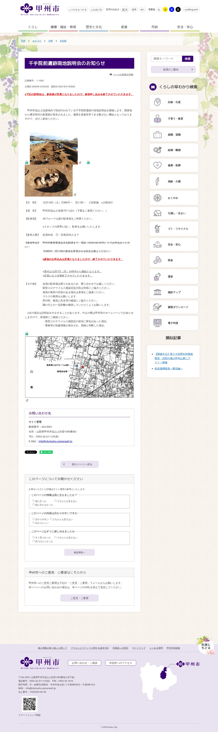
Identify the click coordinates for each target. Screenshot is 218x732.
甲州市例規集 (173, 647)
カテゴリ (36, 40)
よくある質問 (156, 647)
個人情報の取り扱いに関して (52, 647)
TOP (23, 40)
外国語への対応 (120, 647)
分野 (50, 40)
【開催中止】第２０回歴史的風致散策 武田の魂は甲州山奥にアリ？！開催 (174, 358)
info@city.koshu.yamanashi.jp (55, 441)
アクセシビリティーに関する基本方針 (90, 647)
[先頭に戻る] (205, 644)
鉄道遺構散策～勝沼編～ (169, 368)
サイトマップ (139, 647)
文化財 (63, 40)
